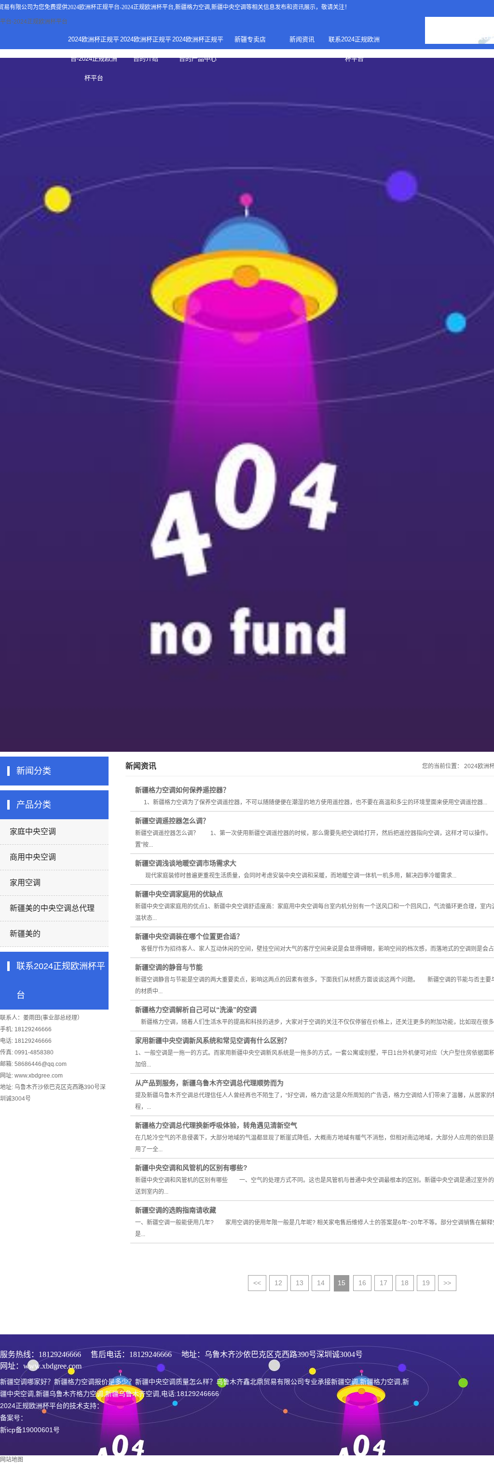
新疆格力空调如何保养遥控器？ (182, 790)
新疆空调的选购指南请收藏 (175, 1210)
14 (321, 1283)
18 (405, 1283)
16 (362, 1283)
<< (257, 1283)
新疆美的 (25, 934)
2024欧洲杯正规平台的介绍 (145, 42)
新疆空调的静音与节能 (169, 967)
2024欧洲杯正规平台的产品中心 (197, 42)
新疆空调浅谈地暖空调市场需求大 (185, 863)
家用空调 (25, 882)
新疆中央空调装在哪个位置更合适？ (189, 936)
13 (299, 1283)
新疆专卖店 (250, 39)
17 (383, 1283)
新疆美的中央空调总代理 (52, 908)
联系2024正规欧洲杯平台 (354, 42)
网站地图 (11, 1459)
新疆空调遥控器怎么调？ (172, 821)
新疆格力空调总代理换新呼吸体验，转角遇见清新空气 (216, 1125)
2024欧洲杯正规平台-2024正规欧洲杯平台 (121, 7)
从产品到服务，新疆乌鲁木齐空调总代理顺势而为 (209, 1083)
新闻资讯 (302, 39)
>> (447, 1283)
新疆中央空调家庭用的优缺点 (179, 894)
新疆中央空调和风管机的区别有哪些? (191, 1167)
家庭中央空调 (33, 831)
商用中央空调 (33, 857)
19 (426, 1283)
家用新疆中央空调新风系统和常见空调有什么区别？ (212, 1040)
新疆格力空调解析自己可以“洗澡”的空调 (196, 1009)
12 (278, 1283)
